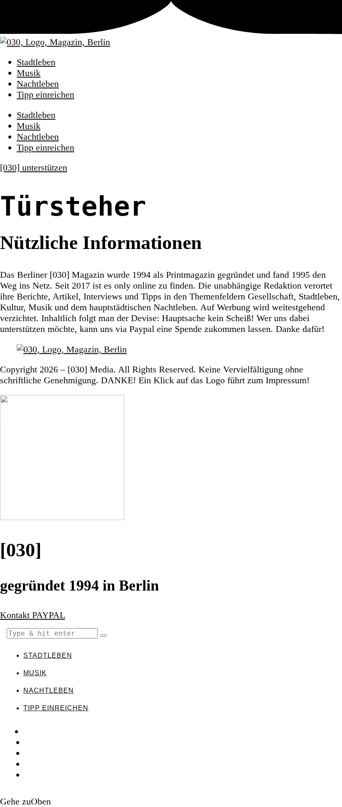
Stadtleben (36, 62)
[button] (103, 635)
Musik (28, 73)
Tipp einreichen (45, 94)
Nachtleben (38, 83)
